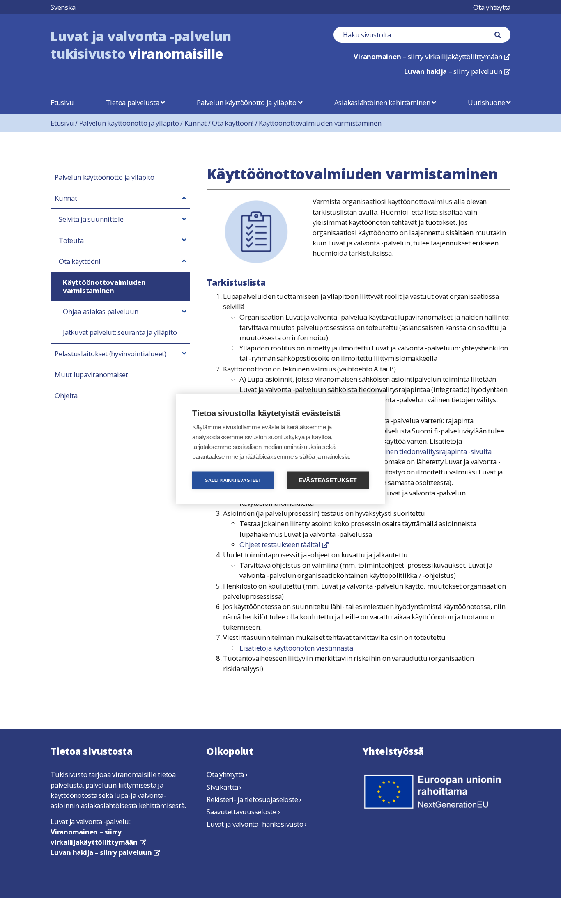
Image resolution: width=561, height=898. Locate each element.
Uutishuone (487, 102)
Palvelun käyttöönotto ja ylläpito (247, 102)
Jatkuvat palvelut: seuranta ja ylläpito (120, 332)
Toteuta (71, 240)
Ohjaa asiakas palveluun (100, 311)
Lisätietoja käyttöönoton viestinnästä (296, 648)
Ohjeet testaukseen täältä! (283, 544)
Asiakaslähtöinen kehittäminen (383, 102)
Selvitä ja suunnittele (91, 219)
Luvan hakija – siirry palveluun (105, 852)
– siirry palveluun (457, 71)
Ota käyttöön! (235, 123)
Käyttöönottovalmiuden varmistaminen (320, 123)
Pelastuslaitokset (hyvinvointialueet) (110, 354)
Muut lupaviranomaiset (91, 375)
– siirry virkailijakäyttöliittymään (432, 56)
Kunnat (198, 123)
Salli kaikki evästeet (233, 480)
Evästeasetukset (328, 480)
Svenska (63, 7)
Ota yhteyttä (491, 7)
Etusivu (62, 102)
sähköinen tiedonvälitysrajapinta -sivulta (429, 451)
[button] (184, 198)
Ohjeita (66, 396)
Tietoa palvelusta (133, 102)
